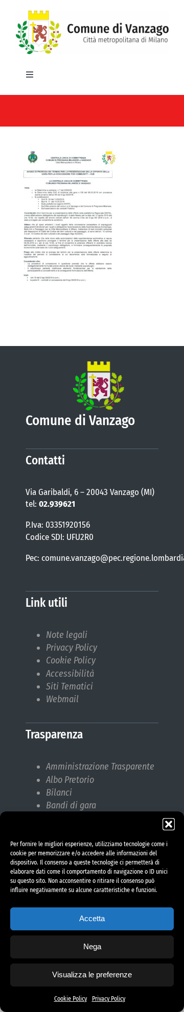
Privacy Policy (108, 998)
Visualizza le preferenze (92, 974)
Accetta (92, 918)
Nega (92, 946)
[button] (169, 824)
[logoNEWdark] (92, 15)
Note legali (66, 634)
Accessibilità (70, 673)
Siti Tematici (69, 686)
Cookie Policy (70, 998)
